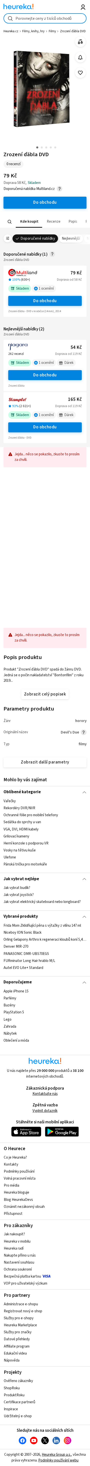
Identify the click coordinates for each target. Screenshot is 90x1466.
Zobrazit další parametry (45, 762)
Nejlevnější (71, 238)
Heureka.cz (11, 31)
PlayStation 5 (14, 1012)
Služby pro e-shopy (19, 1318)
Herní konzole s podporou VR (26, 843)
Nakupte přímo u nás (20, 1255)
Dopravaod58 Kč (69, 279)
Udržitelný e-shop (18, 1416)
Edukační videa (15, 1353)
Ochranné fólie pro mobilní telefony (31, 815)
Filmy (52, 31)
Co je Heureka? (15, 1157)
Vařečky (10, 801)
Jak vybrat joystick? (19, 894)
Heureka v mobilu (17, 1241)
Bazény (9, 1005)
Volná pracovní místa (20, 1178)
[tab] (29, 222)
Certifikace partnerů (19, 1402)
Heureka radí (14, 1248)
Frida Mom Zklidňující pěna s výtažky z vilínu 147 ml (42, 925)
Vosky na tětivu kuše (20, 850)
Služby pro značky (18, 1332)
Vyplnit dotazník (45, 1110)
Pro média (11, 1185)
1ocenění (46, 288)
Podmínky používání (19, 1171)
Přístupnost (13, 1213)
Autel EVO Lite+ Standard (23, 967)
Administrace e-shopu (21, 1304)
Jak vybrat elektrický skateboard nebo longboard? (42, 901)
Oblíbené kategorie (22, 792)
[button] (29, 221)
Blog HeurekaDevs (18, 1199)
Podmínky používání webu (58, 1460)
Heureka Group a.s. (56, 1454)
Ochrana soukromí (18, 1269)
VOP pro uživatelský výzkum (25, 1283)
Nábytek (10, 1033)
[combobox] (45, 18)
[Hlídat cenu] (80, 57)
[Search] (10, 221)
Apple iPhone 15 (16, 991)
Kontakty (11, 1164)
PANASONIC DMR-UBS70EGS (26, 953)
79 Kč (76, 273)
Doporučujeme (18, 982)
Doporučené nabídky (37, 238)
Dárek (69, 362)
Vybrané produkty (21, 916)
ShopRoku (12, 1388)
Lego (8, 1019)
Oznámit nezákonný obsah (24, 1206)
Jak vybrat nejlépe (21, 879)
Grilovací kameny (16, 836)
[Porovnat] (80, 41)
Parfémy (10, 998)
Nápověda (12, 1360)
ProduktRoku (14, 1395)
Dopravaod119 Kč (68, 354)
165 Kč (75, 399)
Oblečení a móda (16, 1040)
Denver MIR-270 (16, 946)
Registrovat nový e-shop (23, 1311)
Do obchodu (45, 301)
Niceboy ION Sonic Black (23, 932)
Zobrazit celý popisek (45, 694)
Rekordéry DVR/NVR (19, 808)
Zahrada (10, 1026)
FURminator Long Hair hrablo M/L (29, 960)
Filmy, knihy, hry (33, 31)
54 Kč (76, 347)
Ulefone (10, 857)
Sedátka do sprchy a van (22, 822)
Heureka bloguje (16, 1192)
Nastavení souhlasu (19, 1262)
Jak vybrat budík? (17, 887)
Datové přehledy (17, 1339)
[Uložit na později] (80, 72)
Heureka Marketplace (20, 1325)
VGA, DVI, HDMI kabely (21, 829)
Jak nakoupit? (14, 1234)
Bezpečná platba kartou (22, 1276)
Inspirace (11, 1409)
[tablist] (45, 222)
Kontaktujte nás (45, 1093)
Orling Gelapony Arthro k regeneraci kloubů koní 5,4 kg (45, 939)
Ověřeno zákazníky (18, 1381)
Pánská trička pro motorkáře (25, 864)
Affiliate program (17, 1346)
